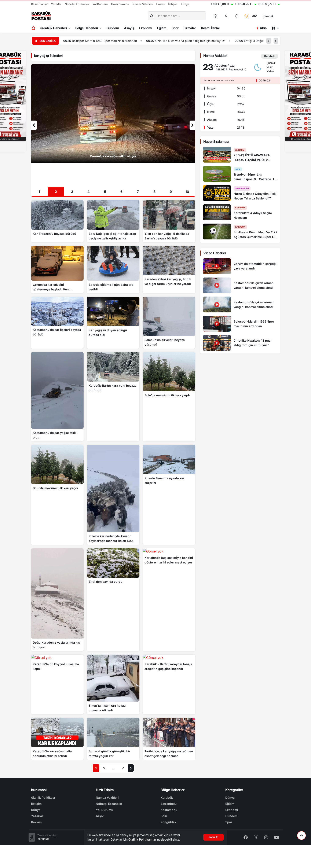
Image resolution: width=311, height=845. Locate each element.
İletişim (173, 4)
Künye (185, 4)
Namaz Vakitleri (142, 4)
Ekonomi (145, 28)
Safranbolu (169, 803)
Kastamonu (169, 810)
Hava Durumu (120, 4)
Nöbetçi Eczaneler (77, 4)
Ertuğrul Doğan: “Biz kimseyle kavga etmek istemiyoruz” (200, 41)
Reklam (36, 822)
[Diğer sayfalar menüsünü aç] (275, 28)
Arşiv (99, 816)
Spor (175, 28)
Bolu (164, 816)
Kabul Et (213, 837)
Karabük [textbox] (268, 16)
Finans (160, 4)
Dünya (230, 797)
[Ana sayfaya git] (33, 28)
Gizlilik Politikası (43, 797)
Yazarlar (56, 4)
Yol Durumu (100, 4)
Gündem (112, 28)
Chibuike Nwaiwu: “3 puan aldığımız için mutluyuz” (107, 41)
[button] (226, 15)
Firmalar (189, 28)
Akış (263, 28)
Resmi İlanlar (39, 4)
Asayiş (129, 28)
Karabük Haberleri (53, 28)
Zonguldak (168, 822)
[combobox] (274, 16)
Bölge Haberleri (86, 28)
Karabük (167, 797)
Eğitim (161, 28)
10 (187, 192)
